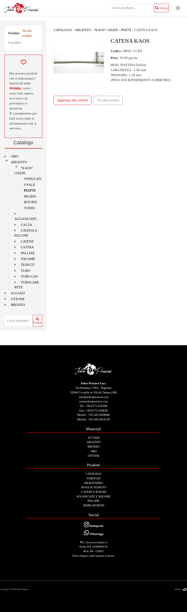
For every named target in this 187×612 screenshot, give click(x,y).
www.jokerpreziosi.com (93, 401)
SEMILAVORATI (93, 505)
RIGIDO (30, 196)
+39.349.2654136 (99, 419)
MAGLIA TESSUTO (93, 487)
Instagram (96, 525)
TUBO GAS (29, 276)
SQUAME (28, 259)
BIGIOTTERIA (93, 483)
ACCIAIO (18, 293)
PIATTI (30, 190)
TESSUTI (27, 265)
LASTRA (27, 247)
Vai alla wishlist (27, 33)
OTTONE (18, 299)
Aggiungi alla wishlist (72, 100)
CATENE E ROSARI (93, 492)
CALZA (26, 225)
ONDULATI (32, 179)
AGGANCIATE (25, 219)
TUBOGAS (93, 478)
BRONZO (18, 305)
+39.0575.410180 (96, 406)
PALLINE (28, 253)
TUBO (25, 271)
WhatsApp (96, 534)
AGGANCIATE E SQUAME (93, 496)
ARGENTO (19, 162)
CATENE (27, 241)
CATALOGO (63, 30)
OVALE (29, 185)
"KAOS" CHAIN (106, 30)
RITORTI (30, 202)
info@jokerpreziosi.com (94, 397)
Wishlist (15, 88)
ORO (14, 156)
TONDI (29, 208)
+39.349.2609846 (99, 415)
